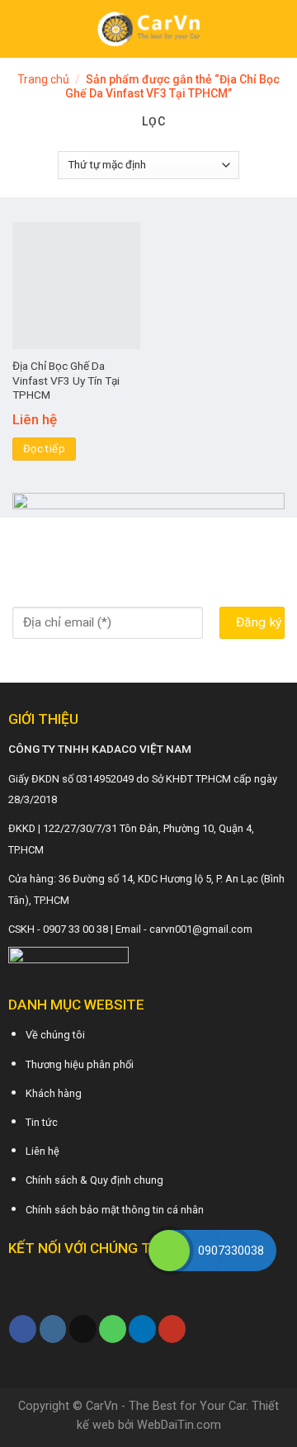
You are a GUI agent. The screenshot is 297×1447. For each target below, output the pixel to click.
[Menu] (22, 28)
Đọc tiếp (44, 448)
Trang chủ (43, 79)
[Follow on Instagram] (53, 1329)
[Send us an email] (83, 1329)
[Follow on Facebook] (22, 1329)
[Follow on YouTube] (172, 1329)
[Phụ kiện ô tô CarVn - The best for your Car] (149, 29)
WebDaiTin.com (179, 1425)
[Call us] (112, 1329)
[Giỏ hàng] (276, 29)
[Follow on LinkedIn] (142, 1329)
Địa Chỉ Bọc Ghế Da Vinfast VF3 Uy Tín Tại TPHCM (66, 380)
